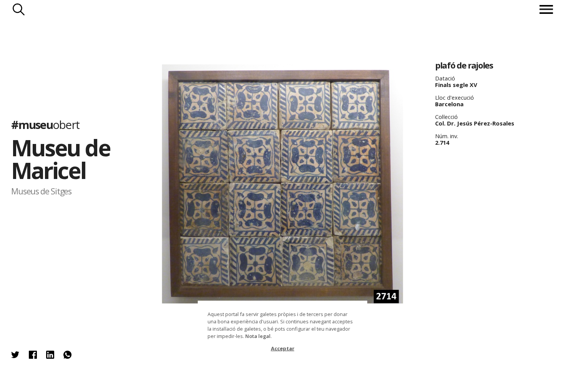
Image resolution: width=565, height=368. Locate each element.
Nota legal (258, 336)
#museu (45, 124)
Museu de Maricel (60, 159)
